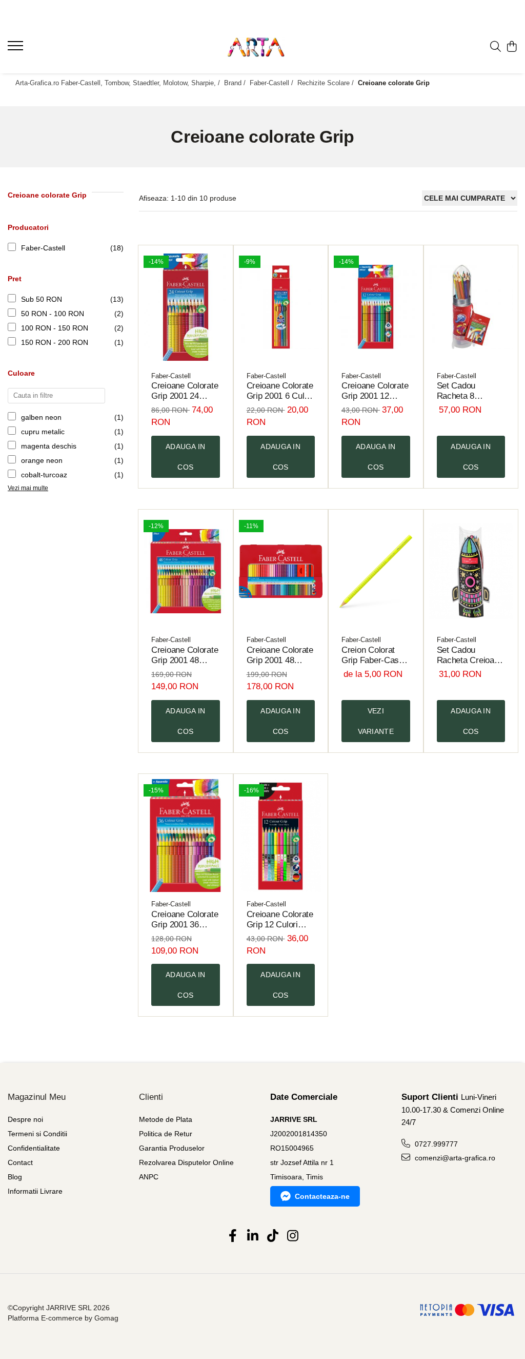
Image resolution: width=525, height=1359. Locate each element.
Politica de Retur (165, 1134)
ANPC (148, 1177)
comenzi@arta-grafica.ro (454, 1158)
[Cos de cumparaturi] (512, 47)
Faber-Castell (43, 248)
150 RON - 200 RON (54, 342)
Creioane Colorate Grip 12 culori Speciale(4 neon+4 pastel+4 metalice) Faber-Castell (280, 919)
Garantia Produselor (172, 1148)
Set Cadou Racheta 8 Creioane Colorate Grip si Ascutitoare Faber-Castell (470, 391)
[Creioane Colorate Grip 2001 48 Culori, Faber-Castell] (186, 571)
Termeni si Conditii (37, 1134)
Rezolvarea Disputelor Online (186, 1162)
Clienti (151, 1097)
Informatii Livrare (35, 1191)
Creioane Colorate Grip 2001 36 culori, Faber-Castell (184, 919)
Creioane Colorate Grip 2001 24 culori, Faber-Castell (184, 391)
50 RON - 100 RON (52, 313)
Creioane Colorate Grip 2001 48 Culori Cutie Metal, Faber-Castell (280, 655)
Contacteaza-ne (322, 1196)
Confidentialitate (34, 1148)
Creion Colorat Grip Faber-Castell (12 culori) (375, 655)
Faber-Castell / (272, 83)
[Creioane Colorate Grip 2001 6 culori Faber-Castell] (281, 307)
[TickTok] (272, 1236)
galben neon (41, 417)
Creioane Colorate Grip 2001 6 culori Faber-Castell (280, 391)
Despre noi (25, 1119)
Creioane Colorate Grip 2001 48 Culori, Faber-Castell (184, 655)
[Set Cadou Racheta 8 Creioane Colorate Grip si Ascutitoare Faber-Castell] (471, 307)
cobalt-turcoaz (44, 475)
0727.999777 (435, 1144)
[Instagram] (292, 1236)
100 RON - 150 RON (54, 328)
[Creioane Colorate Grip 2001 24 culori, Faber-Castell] (186, 307)
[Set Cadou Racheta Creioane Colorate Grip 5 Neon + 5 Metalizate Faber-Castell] (471, 571)
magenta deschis (48, 446)
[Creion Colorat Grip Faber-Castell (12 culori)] (376, 571)
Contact (20, 1162)
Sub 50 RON (41, 299)
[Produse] (17, 48)
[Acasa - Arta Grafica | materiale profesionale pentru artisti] (263, 47)
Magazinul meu (37, 1097)
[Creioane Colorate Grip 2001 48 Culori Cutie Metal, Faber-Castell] (281, 571)
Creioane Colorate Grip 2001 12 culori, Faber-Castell (374, 391)
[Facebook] (232, 1236)
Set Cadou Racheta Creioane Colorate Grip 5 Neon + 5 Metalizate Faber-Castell (470, 655)
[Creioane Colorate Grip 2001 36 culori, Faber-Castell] (186, 835)
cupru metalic (43, 432)
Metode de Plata (165, 1119)
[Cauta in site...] (495, 47)
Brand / (236, 83)
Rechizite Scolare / (326, 83)
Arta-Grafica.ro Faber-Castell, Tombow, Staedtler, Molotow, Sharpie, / (118, 83)
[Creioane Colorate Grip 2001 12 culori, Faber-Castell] (376, 307)
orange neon (42, 460)
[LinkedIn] (252, 1236)
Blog (15, 1177)
